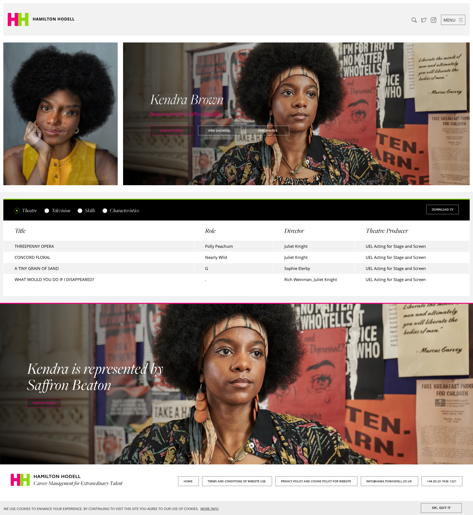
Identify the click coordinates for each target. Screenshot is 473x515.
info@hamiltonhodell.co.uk (389, 481)
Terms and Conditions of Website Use (237, 481)
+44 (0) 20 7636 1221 (442, 481)
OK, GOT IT (441, 508)
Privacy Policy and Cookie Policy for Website (316, 481)
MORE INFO (209, 509)
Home (188, 481)
